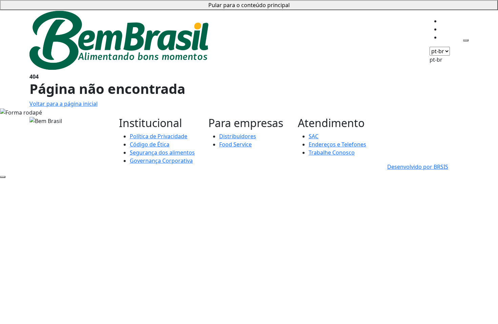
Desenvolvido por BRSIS (417, 166)
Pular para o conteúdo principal (249, 5)
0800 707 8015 (405, 120)
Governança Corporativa (161, 160)
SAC (313, 136)
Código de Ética (149, 144)
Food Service (235, 144)
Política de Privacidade (158, 136)
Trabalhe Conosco (332, 152)
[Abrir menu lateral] (466, 40)
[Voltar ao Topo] (2, 177)
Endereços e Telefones (337, 144)
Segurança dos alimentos (162, 152)
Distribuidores (237, 136)
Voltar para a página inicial (63, 103)
